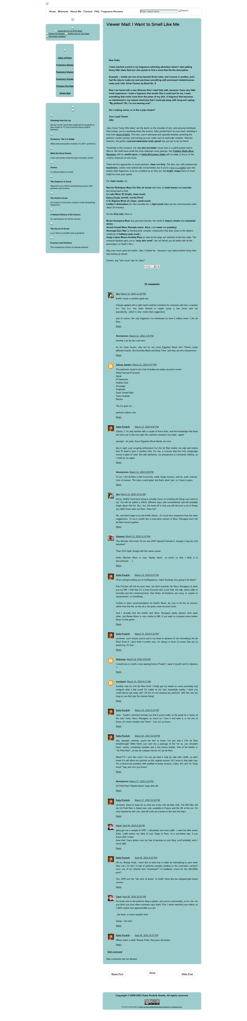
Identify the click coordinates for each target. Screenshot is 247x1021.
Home (52, 11)
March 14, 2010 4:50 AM (139, 659)
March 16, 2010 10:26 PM (147, 736)
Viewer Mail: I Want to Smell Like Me (142, 24)
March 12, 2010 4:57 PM (145, 364)
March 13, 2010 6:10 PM (147, 634)
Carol (118, 825)
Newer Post (117, 974)
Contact (87, 11)
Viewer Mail (64, 93)
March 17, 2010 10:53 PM (147, 800)
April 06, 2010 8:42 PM (146, 858)
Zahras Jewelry (124, 364)
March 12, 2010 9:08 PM (142, 472)
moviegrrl (121, 681)
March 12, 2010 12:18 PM (133, 294)
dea (118, 294)
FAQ (96, 11)
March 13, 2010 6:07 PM (147, 575)
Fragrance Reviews (112, 11)
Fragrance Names (65, 65)
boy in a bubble (178, 167)
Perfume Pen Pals (64, 86)
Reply (118, 326)
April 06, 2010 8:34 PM (133, 825)
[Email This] (145, 266)
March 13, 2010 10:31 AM (133, 494)
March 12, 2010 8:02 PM (147, 427)
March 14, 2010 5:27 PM (147, 710)
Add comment (115, 952)
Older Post (187, 974)
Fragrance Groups (65, 79)
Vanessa (120, 536)
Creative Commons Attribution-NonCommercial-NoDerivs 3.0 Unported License (160, 1007)
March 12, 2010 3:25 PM (142, 336)
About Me (75, 11)
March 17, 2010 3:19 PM (142, 781)
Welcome (63, 11)
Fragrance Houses (65, 72)
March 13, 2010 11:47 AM (138, 536)
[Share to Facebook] (155, 266)
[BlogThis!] (149, 266)
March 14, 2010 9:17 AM (139, 681)
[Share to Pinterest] (158, 266)
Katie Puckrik (123, 427)
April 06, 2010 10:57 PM (146, 935)
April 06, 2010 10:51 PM (134, 896)
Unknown (121, 659)
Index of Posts (65, 58)
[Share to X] (152, 266)
